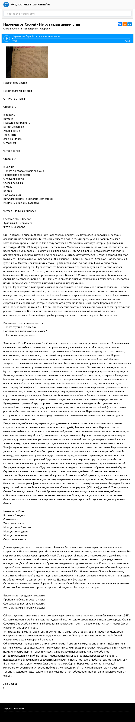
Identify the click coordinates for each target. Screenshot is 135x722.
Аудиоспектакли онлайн (30, 4)
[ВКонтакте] (120, 24)
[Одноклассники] (125, 24)
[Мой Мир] (129, 24)
